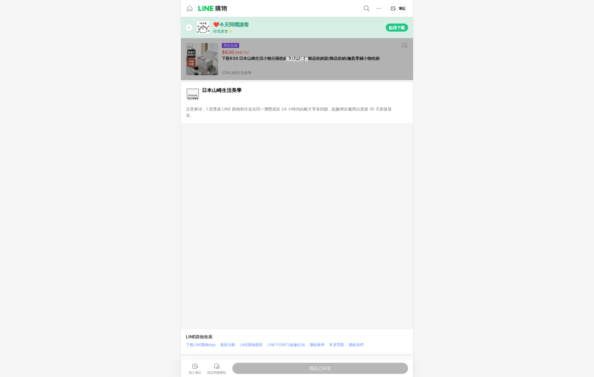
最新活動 (227, 344)
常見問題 (336, 344)
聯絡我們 (356, 344)
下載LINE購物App (201, 344)
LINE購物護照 (251, 344)
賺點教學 (317, 344)
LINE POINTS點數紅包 (286, 344)
